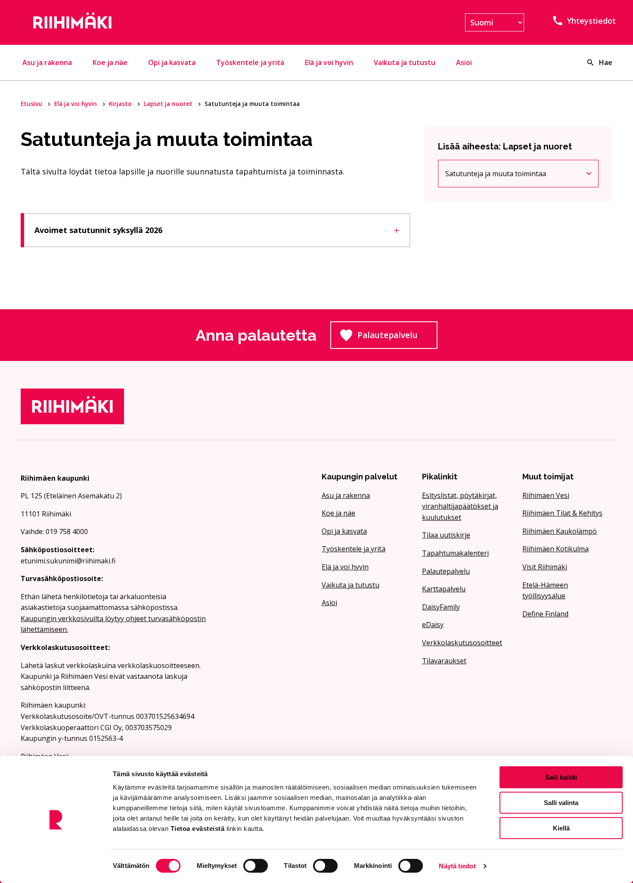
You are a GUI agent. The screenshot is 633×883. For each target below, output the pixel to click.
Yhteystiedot (591, 21)
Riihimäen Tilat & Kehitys (562, 513)
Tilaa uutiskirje (446, 535)
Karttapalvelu (443, 589)
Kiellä (561, 828)
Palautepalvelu (397, 338)
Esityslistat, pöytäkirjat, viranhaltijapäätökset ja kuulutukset (460, 506)
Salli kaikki (561, 777)
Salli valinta (561, 802)
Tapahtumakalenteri (455, 553)
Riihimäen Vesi (545, 495)
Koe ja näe (110, 62)
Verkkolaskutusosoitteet (462, 642)
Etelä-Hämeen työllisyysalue (545, 590)
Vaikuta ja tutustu (404, 62)
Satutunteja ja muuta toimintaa (495, 175)
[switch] (255, 866)
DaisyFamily (441, 607)
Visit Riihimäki (544, 567)
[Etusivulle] (116, 22)
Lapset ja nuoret (169, 103)
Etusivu (32, 103)
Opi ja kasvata (171, 62)
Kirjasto (121, 103)
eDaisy (433, 624)
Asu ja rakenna (47, 62)
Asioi (464, 62)
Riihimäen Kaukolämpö (559, 531)
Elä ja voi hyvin (329, 62)
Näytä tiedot (457, 866)
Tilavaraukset (444, 660)
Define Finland (545, 614)
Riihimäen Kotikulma (555, 548)
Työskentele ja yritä (250, 62)
